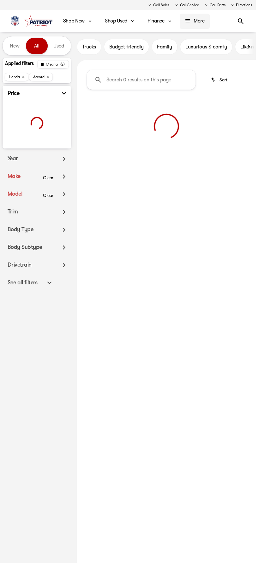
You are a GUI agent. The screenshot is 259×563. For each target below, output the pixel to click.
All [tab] (36, 46)
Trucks (89, 47)
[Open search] (241, 21)
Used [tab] (58, 46)
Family (164, 47)
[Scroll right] (249, 47)
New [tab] (15, 46)
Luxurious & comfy (206, 47)
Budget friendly (126, 47)
